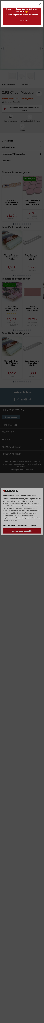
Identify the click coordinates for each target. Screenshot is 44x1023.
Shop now (23, 20)
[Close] (39, 4)
